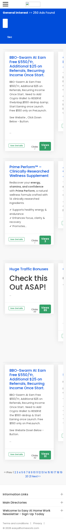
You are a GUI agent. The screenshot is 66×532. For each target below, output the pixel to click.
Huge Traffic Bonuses (29, 269)
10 (34, 472)
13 (42, 472)
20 (26, 476)
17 (55, 472)
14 (45, 472)
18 (58, 472)
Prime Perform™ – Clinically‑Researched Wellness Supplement (29, 171)
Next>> (36, 476)
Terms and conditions (16, 523)
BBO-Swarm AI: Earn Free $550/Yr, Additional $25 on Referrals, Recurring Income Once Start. (28, 66)
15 (49, 472)
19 (61, 472)
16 (52, 472)
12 (39, 472)
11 (37, 472)
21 (30, 476)
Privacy (37, 523)
